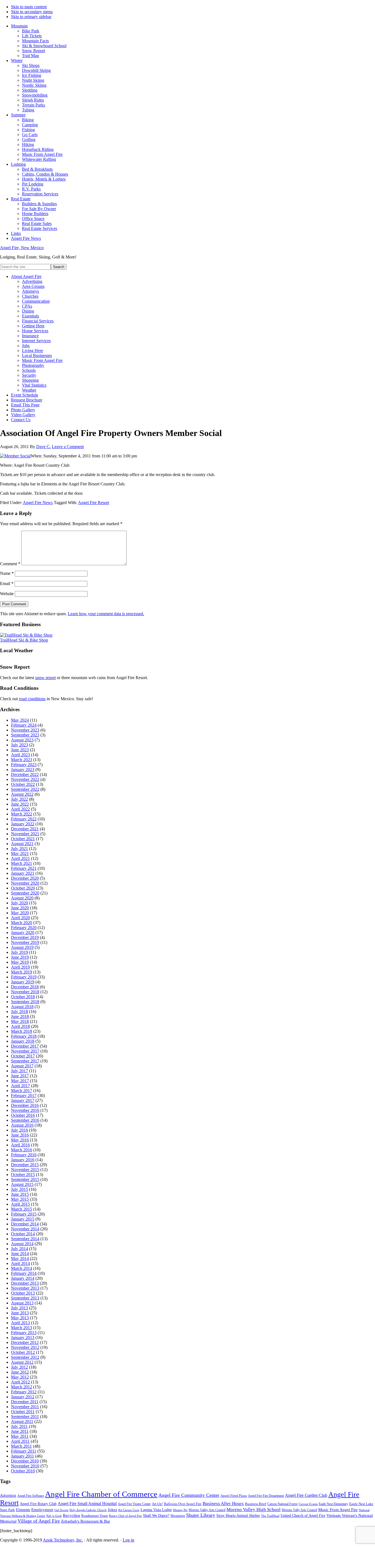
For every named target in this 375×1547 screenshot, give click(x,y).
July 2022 (19, 799)
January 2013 (22, 1337)
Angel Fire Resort (93, 502)
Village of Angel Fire (39, 1521)
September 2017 (25, 1061)
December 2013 (25, 1283)
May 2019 (20, 962)
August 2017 (22, 1066)
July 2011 (19, 1426)
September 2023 (25, 735)
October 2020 (23, 888)
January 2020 (22, 932)
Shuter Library (200, 1515)
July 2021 (19, 848)
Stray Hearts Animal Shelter (238, 1515)
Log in (128, 1540)
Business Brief (255, 1504)
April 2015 (20, 1204)
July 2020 (19, 903)
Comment (10, 563)
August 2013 (22, 1303)
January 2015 (22, 1219)
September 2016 (25, 1120)
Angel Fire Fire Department (266, 1496)
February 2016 (24, 1154)
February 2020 (24, 927)
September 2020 (25, 893)
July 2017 (19, 1070)
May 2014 (20, 1258)
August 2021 (22, 843)
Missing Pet (180, 1510)
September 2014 (25, 1238)
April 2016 (20, 1145)
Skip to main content (29, 6)
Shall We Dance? (156, 1516)
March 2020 (21, 922)
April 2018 (20, 1026)
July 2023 (19, 744)
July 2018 (19, 1011)
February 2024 (24, 725)
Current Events (308, 1504)
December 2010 (25, 1461)
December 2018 (25, 987)
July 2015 (19, 1189)
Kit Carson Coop (128, 1510)
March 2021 (21, 863)
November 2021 (25, 833)
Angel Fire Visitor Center (134, 1504)
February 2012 (24, 1392)
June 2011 (20, 1431)
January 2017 (22, 1100)
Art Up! (157, 1504)
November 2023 (25, 730)
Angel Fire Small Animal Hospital (87, 1503)
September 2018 (25, 1001)
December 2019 (25, 937)
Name (7, 573)
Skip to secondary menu (32, 11)
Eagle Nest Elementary (333, 1504)
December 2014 (25, 1224)
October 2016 (23, 1115)
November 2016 (25, 1110)
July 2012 (19, 1367)
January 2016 (22, 1159)
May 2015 (20, 1199)
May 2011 (20, 1436)
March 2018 (21, 1031)
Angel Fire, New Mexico (22, 247)
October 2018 (23, 996)
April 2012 (20, 1382)
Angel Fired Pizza (233, 1495)
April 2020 (20, 917)
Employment (42, 1509)
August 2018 (22, 1006)
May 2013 (20, 1317)
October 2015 (23, 1174)
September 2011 (25, 1416)
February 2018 (24, 1036)
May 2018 (20, 1021)
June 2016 (20, 1135)
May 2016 (20, 1140)
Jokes (112, 1509)
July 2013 (19, 1308)
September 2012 (25, 1357)
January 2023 (22, 769)
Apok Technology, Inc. (63, 1540)
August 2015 (22, 1184)
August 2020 (22, 898)
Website (7, 593)
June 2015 (20, 1194)
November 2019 (25, 942)
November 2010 (25, 1466)
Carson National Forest (282, 1504)
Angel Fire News (38, 502)
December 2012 (25, 1342)
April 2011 (20, 1441)
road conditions (32, 698)
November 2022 (25, 779)
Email (6, 583)
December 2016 (25, 1105)
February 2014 (24, 1273)
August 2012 (22, 1362)
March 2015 (21, 1209)
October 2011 (23, 1411)
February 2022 (24, 819)
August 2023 (22, 740)
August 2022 (22, 794)
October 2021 (23, 838)
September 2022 (25, 789)
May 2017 (20, 1080)
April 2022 (20, 809)
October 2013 (23, 1293)
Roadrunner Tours (94, 1516)
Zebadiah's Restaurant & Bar (85, 1521)
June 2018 (20, 1016)
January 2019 (22, 982)
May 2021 (20, 853)
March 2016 (21, 1149)
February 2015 (24, 1214)
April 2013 (20, 1322)
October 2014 (23, 1233)
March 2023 (21, 759)
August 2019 (22, 947)
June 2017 (20, 1075)
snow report (45, 677)
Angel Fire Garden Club (306, 1495)
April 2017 (20, 1085)
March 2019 (21, 972)
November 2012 (25, 1347)
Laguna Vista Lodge (156, 1509)
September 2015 (25, 1179)
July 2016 (19, 1130)
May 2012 (20, 1377)
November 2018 (25, 991)
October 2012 (23, 1352)
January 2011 (22, 1456)
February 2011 (23, 1451)
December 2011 (24, 1401)
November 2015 (25, 1169)
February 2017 (24, 1095)
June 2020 (20, 907)
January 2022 (22, 824)
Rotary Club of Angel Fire (125, 1515)
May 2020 (20, 912)
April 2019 (20, 967)
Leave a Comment (68, 446)
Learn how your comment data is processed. (106, 613)
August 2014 (22, 1243)
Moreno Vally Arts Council (299, 1510)
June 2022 (20, 804)
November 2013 (25, 1288)
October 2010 (23, 1471)
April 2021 (20, 858)
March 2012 (21, 1387)
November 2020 (25, 883)
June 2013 (20, 1312)
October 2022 (23, 784)
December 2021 (25, 828)
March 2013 (21, 1327)
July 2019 (19, 952)
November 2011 (25, 1406)
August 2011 (22, 1421)
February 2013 (24, 1332)
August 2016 (22, 1125)
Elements (23, 1509)
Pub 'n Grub (54, 1515)
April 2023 (20, 754)
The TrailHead (270, 1515)
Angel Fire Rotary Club (38, 1503)
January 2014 (22, 1278)
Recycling (71, 1515)
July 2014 (19, 1248)
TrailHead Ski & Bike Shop (24, 640)
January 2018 (22, 1041)
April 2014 (20, 1263)
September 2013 (25, 1298)
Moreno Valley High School (253, 1509)
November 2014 (25, 1229)
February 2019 (24, 977)
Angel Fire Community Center (188, 1495)
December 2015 (25, 1164)
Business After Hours (223, 1503)
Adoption (8, 1495)
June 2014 (20, 1253)
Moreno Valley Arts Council (207, 1510)
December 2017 (25, 1046)
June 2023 (20, 749)
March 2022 (21, 814)
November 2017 (25, 1051)
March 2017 (21, 1090)
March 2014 (21, 1268)
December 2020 (25, 878)
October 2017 (23, 1056)
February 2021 (24, 868)
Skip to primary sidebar (31, 16)
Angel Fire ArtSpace (30, 1496)
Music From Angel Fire (338, 1509)
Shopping (177, 1516)
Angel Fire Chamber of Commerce (101, 1494)
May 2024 (20, 720)
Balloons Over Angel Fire (183, 1504)
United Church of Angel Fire (303, 1516)
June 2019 (20, 957)
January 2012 (22, 1396)
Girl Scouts (61, 1510)
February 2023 (24, 764)
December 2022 (25, 774)
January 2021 (22, 873)
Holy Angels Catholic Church (88, 1510)
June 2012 (20, 1372)
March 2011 (21, 1446)
